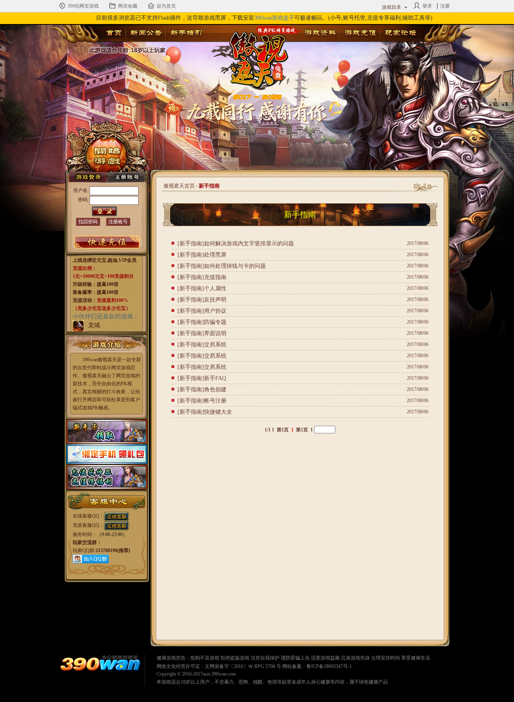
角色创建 (215, 389)
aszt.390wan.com (219, 674)
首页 (114, 33)
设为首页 (166, 6)
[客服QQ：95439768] (116, 516)
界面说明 (215, 333)
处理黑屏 (215, 255)
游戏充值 (360, 33)
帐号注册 (215, 401)
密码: (83, 199)
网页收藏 (127, 6)
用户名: (81, 190)
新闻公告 (145, 33)
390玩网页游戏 (83, 6)
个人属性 (215, 288)
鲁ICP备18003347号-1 (329, 666)
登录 (427, 6)
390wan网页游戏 (100, 664)
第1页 (283, 430)
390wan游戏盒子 (274, 18)
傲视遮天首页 (179, 186)
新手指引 (185, 33)
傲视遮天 (253, 54)
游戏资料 (320, 33)
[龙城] (78, 325)
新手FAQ (215, 378)
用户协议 (215, 311)
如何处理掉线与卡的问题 (235, 266)
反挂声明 (215, 300)
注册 (445, 6)
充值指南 (215, 277)
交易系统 (215, 345)
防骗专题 (215, 322)
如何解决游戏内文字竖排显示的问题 (249, 244)
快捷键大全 (218, 412)
